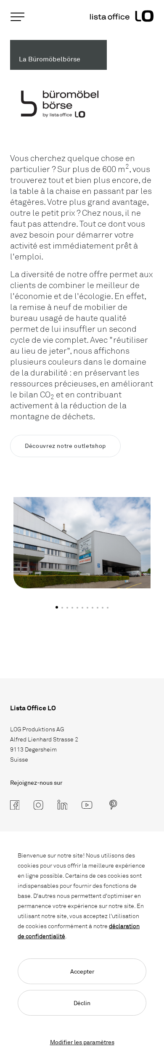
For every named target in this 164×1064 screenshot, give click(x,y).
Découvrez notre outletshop (65, 445)
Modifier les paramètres (82, 1041)
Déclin (82, 1002)
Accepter (82, 971)
